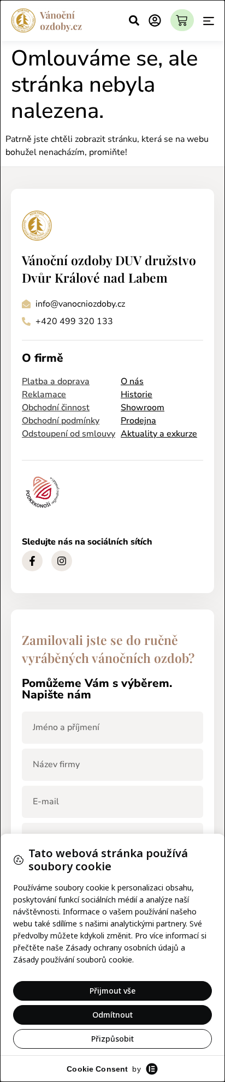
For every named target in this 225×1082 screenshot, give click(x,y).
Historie (136, 394)
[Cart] (182, 20)
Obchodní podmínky (60, 421)
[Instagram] (61, 561)
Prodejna (138, 421)
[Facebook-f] (32, 561)
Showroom (142, 408)
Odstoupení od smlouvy (68, 434)
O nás (132, 381)
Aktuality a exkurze (159, 434)
